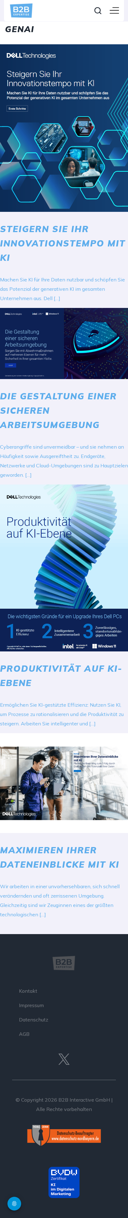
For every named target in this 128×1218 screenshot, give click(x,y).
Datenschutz (33, 1019)
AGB (24, 1034)
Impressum (31, 1005)
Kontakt (28, 991)
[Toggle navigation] (114, 11)
